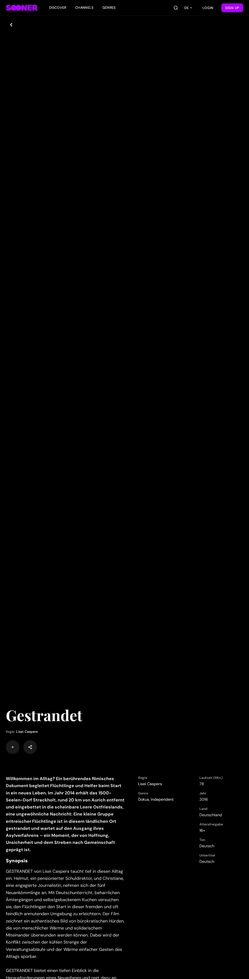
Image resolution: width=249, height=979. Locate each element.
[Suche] (175, 7)
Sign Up (232, 8)
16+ (202, 830)
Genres (109, 7)
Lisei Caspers (27, 731)
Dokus (143, 799)
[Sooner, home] (21, 8)
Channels (84, 7)
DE (186, 8)
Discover (57, 7)
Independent (162, 799)
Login (208, 8)
